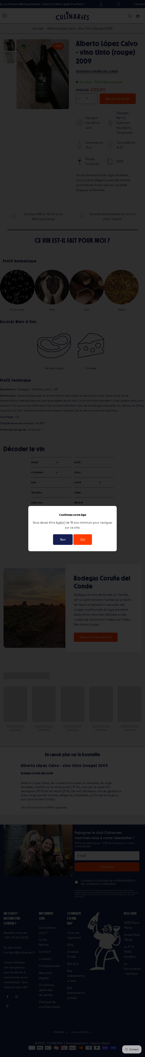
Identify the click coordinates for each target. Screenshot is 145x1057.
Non (63, 540)
